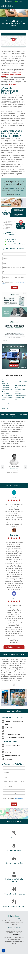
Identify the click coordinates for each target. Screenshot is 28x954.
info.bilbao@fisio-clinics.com (16, 244)
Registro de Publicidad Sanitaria (13, 941)
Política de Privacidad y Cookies (16, 938)
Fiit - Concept (12, 84)
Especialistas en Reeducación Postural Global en (21, 381)
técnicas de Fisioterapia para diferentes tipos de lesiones (11, 74)
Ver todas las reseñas (14, 647)
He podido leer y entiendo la (13, 283)
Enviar (14, 287)
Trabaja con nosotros (14, 934)
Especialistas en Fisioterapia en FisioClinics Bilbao (6, 381)
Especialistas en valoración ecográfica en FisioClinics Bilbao (7, 402)
